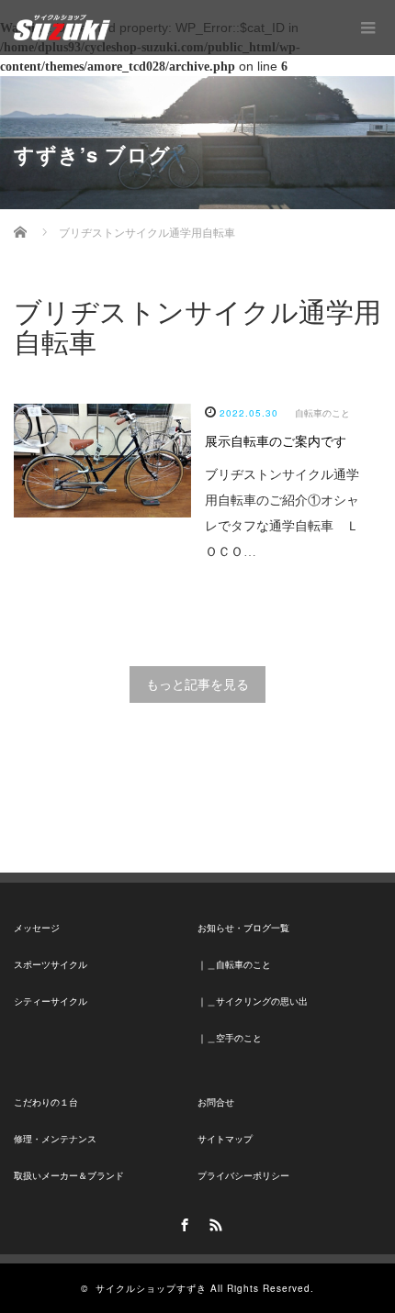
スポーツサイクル (50, 965)
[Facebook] (182, 1222)
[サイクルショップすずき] (62, 27)
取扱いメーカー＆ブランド (69, 1176)
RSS (213, 1222)
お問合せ (216, 1102)
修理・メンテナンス (55, 1139)
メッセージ (37, 928)
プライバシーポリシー (243, 1176)
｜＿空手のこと (230, 1038)
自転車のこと (322, 413)
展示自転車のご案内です (275, 442)
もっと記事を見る (197, 684)
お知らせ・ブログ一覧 (243, 928)
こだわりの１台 (46, 1102)
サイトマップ (225, 1139)
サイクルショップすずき (151, 1288)
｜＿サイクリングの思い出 (253, 1001)
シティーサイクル (50, 1001)
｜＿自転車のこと (234, 965)
